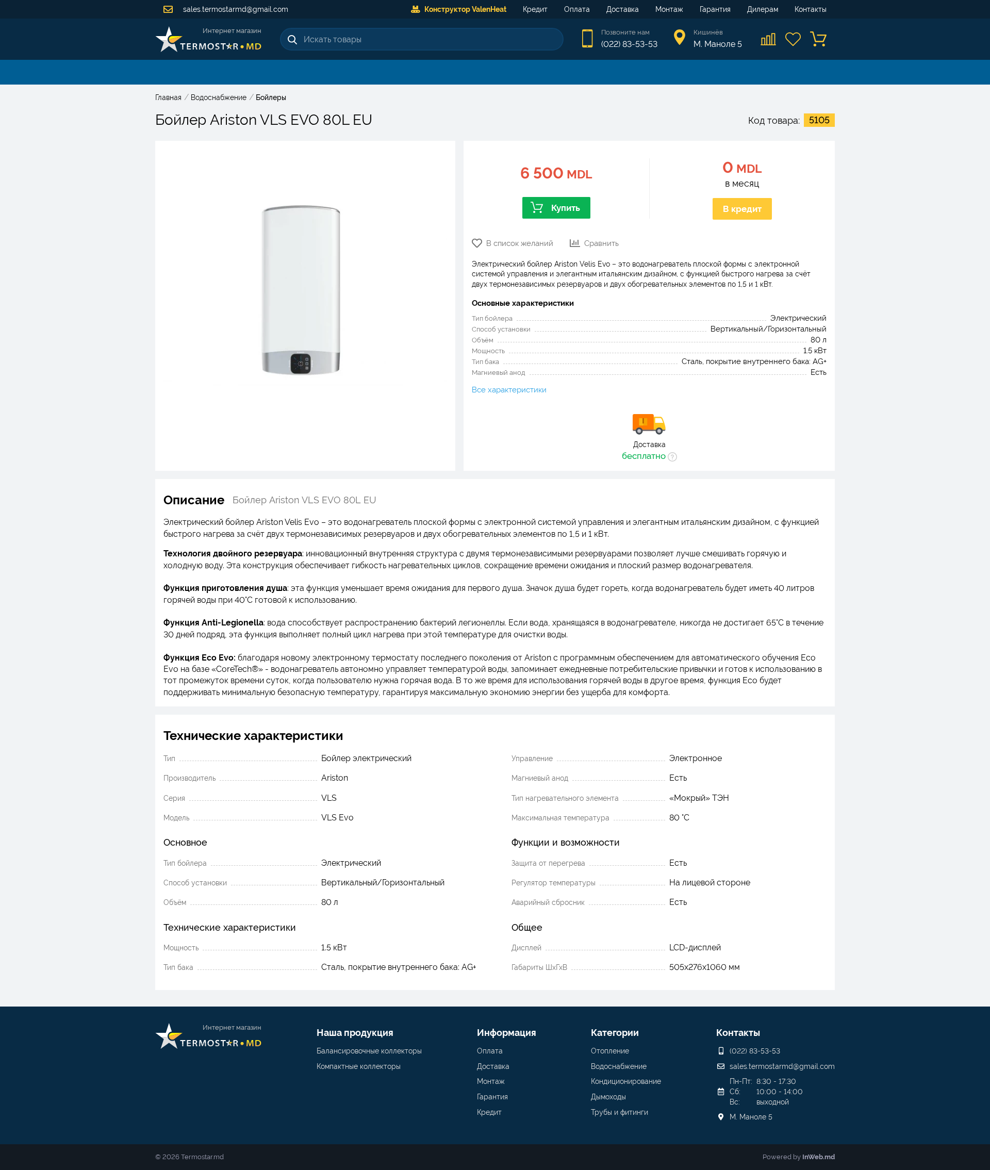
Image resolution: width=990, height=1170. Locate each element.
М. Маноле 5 (751, 1117)
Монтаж (669, 9)
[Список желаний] (793, 39)
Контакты (811, 9)
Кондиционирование (626, 1081)
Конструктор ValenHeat (465, 9)
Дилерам (762, 9)
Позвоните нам (625, 32)
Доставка (622, 9)
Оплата (577, 9)
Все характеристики (509, 389)
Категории (615, 1032)
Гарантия (715, 9)
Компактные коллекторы (359, 1066)
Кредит (535, 9)
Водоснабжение (619, 1066)
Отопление (610, 1051)
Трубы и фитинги (619, 1112)
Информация (506, 1032)
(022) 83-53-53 (629, 44)
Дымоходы (608, 1097)
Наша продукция (355, 1032)
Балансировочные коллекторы (369, 1051)
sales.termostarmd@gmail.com (234, 9)
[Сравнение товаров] (769, 39)
